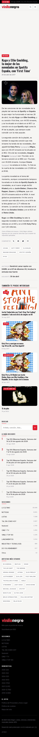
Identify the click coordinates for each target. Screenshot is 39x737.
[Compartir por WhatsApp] (23, 241)
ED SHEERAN (7, 564)
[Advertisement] (19, 30)
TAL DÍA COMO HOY (9, 650)
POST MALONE (31, 576)
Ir (35, 428)
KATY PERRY (15, 248)
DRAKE (26, 564)
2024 (5, 676)
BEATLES (18, 564)
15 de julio (5, 408)
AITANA (20, 572)
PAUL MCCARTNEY (27, 597)
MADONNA (6, 601)
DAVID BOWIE (30, 585)
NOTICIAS (5, 56)
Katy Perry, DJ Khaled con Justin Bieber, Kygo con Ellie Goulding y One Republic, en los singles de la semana (15, 377)
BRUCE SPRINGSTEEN (10, 597)
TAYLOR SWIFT (8, 568)
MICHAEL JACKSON (9, 589)
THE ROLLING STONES (10, 580)
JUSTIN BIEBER (8, 576)
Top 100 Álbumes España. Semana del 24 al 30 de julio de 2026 (21, 472)
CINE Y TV (5, 656)
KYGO (5, 256)
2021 (6, 686)
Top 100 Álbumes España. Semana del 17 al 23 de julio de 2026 (21, 483)
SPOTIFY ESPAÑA (25, 252)
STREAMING (7, 585)
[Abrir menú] (35, 7)
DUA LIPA (19, 576)
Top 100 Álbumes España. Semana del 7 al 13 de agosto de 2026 (21, 451)
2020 (6, 690)
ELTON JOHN (18, 593)
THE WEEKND (20, 568)
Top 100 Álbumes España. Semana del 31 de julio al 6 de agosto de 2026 (21, 461)
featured (5, 653)
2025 (5, 673)
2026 (5, 670)
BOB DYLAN (7, 593)
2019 (6, 693)
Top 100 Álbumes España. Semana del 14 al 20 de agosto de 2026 (21, 440)
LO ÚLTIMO (6, 640)
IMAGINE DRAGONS (9, 252)
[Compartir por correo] (28, 241)
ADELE (23, 580)
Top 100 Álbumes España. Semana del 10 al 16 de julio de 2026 (21, 493)
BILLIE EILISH (18, 601)
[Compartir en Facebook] (18, 241)
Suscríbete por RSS (9, 629)
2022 (6, 683)
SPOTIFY (22, 589)
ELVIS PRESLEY (31, 572)
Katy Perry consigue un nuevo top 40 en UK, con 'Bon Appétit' (13, 344)
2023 (5, 680)
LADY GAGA (18, 585)
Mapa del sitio (7, 709)
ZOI (35, 727)
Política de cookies (9, 706)
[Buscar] (30, 7)
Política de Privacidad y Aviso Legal (14, 703)
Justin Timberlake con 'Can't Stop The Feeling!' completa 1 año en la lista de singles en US (19, 313)
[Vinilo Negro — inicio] (10, 7)
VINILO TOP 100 (7, 660)
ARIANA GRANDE (8, 572)
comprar (24, 147)
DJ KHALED (27, 248)
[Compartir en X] (13, 241)
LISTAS (4, 647)
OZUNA (5, 248)
